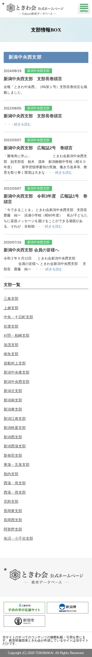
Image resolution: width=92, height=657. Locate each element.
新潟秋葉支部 (15, 428)
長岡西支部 (13, 520)
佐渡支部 (11, 326)
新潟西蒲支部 (15, 446)
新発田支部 (13, 455)
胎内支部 (11, 474)
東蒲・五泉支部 (16, 464)
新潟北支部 (13, 391)
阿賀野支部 (13, 529)
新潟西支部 (13, 437)
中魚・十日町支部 (18, 317)
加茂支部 (11, 345)
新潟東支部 (13, 409)
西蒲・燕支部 (15, 483)
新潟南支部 (13, 400)
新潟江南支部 (15, 418)
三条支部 (11, 298)
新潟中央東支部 (16, 372)
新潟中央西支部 (16, 382)
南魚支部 (11, 354)
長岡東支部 (13, 511)
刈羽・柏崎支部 (16, 335)
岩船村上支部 (15, 363)
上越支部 (11, 308)
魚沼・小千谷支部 (18, 538)
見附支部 (11, 501)
